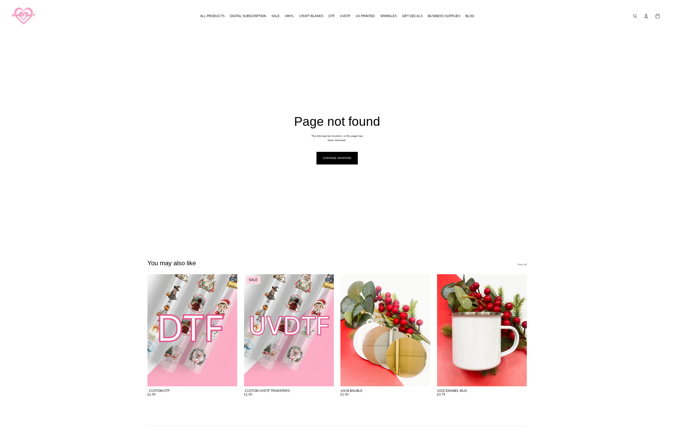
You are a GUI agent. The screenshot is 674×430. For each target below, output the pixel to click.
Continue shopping (337, 158)
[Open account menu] (646, 16)
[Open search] (635, 16)
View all (522, 264)
